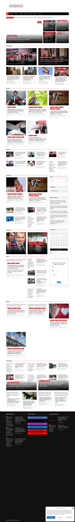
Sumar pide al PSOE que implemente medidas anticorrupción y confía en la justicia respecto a (37, 139)
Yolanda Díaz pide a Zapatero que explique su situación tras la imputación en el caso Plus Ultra (15, 197)
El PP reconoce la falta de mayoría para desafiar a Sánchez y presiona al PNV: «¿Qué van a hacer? (37, 111)
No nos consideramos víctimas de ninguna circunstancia (62, 153)
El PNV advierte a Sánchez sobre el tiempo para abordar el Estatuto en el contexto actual (53, 60)
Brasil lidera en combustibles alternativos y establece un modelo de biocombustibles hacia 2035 (42, 291)
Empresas (14, 244)
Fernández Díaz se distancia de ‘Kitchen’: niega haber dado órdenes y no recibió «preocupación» (49, 24)
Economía (61, 107)
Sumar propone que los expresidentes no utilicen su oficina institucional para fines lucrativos (15, 248)
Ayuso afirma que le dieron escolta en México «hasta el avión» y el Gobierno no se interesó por (37, 312)
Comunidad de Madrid (37, 308)
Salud (23, 137)
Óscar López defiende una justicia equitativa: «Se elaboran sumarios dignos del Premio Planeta (61, 79)
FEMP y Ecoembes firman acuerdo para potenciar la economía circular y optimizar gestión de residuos (42, 219)
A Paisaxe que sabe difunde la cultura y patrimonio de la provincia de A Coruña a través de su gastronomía (58, 202)
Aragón (35, 242)
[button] (72, 508)
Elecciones (59, 33)
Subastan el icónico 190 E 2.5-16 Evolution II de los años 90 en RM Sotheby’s (42, 271)
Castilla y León (40, 242)
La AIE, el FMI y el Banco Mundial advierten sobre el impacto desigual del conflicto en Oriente (29, 403)
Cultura (21, 13)
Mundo (30, 13)
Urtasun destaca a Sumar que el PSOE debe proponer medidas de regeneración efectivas (15, 111)
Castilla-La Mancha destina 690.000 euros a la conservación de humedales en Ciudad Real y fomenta (13, 400)
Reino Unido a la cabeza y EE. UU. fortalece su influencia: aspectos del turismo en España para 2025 (61, 400)
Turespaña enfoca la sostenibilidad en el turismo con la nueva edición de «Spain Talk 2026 (15, 267)
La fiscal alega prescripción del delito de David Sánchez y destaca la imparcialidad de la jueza (62, 24)
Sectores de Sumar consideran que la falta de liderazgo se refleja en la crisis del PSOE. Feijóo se (21, 59)
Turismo (39, 13)
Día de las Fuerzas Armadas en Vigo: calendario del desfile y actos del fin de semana (45, 78)
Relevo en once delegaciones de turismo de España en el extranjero (63, 426)
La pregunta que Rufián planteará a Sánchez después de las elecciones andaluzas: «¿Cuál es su (59, 112)
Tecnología (13, 263)
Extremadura (64, 20)
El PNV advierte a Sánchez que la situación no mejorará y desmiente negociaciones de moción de (13, 78)
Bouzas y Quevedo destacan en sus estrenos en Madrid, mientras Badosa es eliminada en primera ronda (63, 163)
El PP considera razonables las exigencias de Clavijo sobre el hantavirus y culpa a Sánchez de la (15, 141)
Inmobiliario (36, 195)
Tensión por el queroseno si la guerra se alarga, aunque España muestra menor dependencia (45, 399)
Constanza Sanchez (11, 41)
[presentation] (66, 17)
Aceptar (51, 517)
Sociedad (35, 13)
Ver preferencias (69, 517)
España (16, 13)
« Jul (51, 252)
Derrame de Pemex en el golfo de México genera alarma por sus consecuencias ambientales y (51, 384)
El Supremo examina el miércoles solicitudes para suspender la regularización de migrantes (15, 352)
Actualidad (11, 13)
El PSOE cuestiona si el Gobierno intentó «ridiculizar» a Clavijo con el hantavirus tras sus (58, 324)
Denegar (60, 517)
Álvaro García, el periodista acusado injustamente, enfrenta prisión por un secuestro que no (32, 17)
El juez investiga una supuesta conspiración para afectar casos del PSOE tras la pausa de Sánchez (48, 36)
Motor (9, 263)
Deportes (26, 13)
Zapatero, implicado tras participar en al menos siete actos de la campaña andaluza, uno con (37, 248)
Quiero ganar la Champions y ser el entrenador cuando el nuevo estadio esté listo (20, 162)
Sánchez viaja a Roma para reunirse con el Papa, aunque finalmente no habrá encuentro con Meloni (20, 365)
